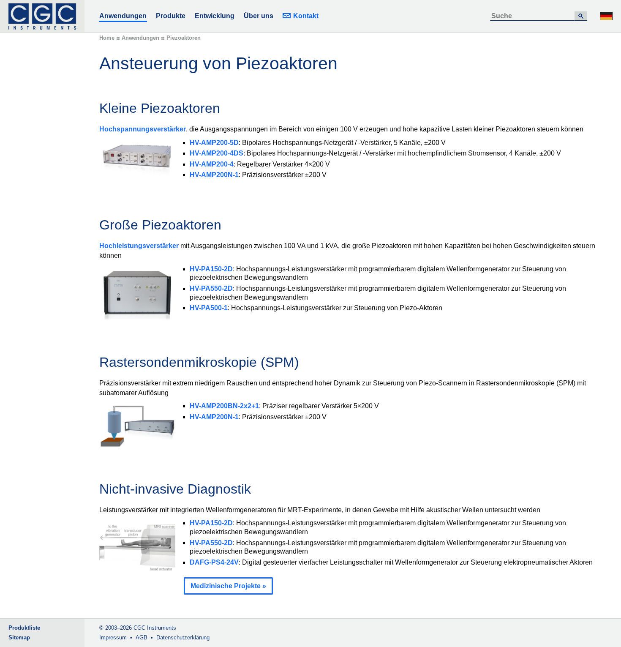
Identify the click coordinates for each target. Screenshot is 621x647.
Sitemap (19, 637)
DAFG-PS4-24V (214, 562)
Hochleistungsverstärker (139, 245)
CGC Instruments (154, 628)
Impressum (113, 637)
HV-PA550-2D (211, 288)
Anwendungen (123, 15)
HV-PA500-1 (209, 307)
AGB (141, 637)
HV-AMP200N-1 (214, 174)
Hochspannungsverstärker (142, 129)
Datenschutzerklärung (183, 637)
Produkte (170, 15)
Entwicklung (214, 15)
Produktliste (24, 628)
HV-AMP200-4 (212, 164)
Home (106, 38)
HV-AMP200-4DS (216, 153)
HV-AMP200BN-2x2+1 (224, 405)
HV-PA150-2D (211, 269)
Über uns (258, 15)
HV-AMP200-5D (214, 142)
